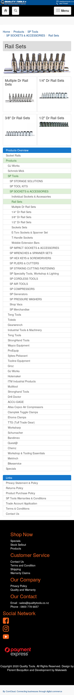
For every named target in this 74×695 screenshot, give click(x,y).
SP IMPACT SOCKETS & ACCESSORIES (34, 248)
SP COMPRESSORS (22, 289)
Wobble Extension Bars (25, 243)
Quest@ (13, 443)
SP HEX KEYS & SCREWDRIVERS (30, 258)
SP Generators (19, 294)
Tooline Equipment (19, 361)
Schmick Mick (16, 171)
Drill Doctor (14, 397)
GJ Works (14, 166)
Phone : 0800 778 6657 (24, 606)
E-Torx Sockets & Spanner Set (30, 232)
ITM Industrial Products (22, 381)
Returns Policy (14, 488)
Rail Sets (17, 201)
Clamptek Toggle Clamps (23, 412)
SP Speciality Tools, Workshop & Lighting (34, 273)
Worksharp (14, 427)
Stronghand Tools (18, 391)
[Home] (5, 11)
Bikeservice (14, 463)
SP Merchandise (19, 309)
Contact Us (12, 513)
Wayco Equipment (18, 345)
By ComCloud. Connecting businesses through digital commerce (32, 691)
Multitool (13, 386)
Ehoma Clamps (17, 417)
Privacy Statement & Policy (22, 483)
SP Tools (13, 176)
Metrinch (13, 458)
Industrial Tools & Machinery (25, 330)
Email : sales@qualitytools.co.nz (29, 603)
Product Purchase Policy (20, 493)
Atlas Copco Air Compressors (25, 407)
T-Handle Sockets (22, 237)
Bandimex (14, 438)
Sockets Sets (19, 227)
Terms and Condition (22, 565)
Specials (11, 468)
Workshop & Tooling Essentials (26, 453)
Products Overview (17, 150)
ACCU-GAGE (16, 402)
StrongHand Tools (18, 340)
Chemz (12, 448)
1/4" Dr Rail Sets (51, 80)
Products (11, 160)
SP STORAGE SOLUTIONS (26, 181)
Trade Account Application (21, 503)
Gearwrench (15, 325)
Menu (64, 11)
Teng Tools (14, 314)
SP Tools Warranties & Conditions (26, 498)
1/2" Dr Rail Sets (51, 117)
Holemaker (14, 376)
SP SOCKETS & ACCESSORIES (29, 191)
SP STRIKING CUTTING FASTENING (32, 268)
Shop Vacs (16, 304)
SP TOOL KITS (19, 186)
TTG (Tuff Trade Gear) (21, 422)
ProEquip (13, 350)
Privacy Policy (18, 586)
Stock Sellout (18, 544)
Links (9, 478)
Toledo (12, 320)
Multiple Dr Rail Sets (16, 82)
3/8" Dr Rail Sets (17, 117)
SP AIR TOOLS (19, 284)
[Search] (15, 11)
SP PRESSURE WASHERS (26, 299)
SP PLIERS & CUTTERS (24, 263)
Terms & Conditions (17, 508)
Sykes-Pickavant (18, 355)
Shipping (15, 569)
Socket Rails (13, 155)
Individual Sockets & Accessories (31, 196)
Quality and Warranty (23, 590)
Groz (11, 366)
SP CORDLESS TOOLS (24, 278)
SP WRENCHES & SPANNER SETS (31, 253)
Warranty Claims (20, 573)
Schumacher (15, 432)
